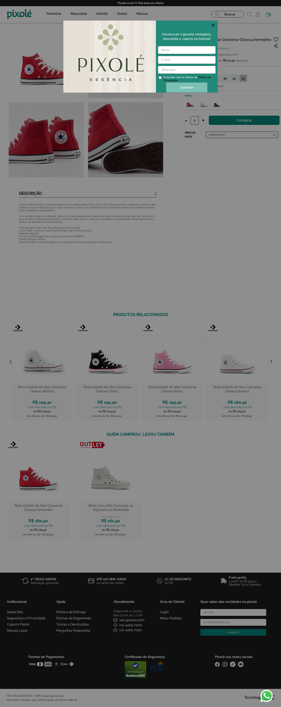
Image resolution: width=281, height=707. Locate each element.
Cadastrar (187, 87)
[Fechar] (213, 25)
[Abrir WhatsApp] (266, 696)
